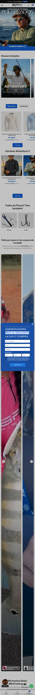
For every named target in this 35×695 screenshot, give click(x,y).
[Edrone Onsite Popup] (17, 347)
